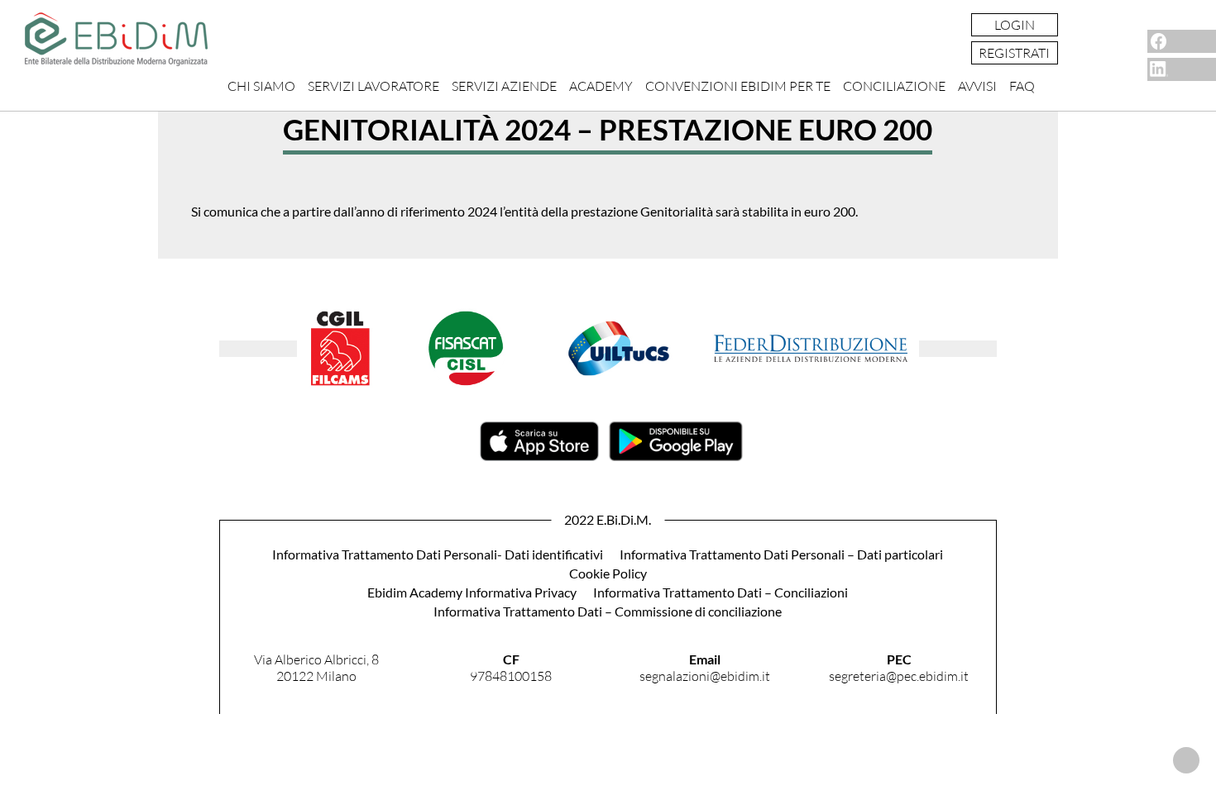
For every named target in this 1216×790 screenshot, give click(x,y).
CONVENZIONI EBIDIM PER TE (738, 86)
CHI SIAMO (261, 86)
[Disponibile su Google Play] (676, 456)
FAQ (1022, 86)
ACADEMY (601, 86)
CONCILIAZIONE (894, 86)
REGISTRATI (1014, 52)
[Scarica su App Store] (539, 456)
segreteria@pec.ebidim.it (899, 676)
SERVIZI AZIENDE (504, 86)
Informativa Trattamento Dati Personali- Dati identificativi (437, 554)
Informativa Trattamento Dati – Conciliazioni (720, 592)
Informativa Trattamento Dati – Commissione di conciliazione (607, 611)
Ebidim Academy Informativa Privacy (472, 592)
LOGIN (1014, 24)
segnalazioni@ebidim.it (704, 676)
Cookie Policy (608, 573)
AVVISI (977, 86)
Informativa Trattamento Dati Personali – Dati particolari (781, 554)
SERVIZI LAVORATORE (373, 86)
